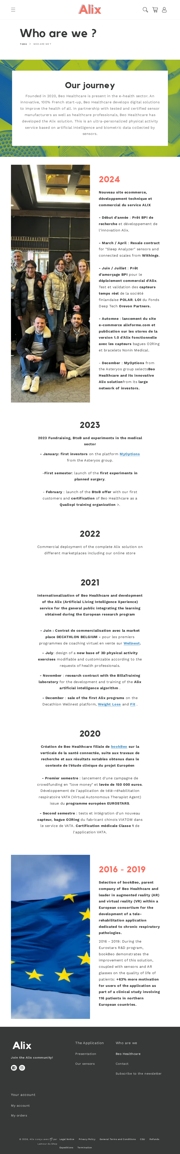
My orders (19, 1115)
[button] (13, 9)
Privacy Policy (87, 1139)
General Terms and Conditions (118, 1139)
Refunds (154, 1139)
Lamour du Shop (47, 1144)
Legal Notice (66, 1139)
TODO (23, 44)
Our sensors (85, 1063)
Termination (84, 1147)
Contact (122, 1063)
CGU (142, 1139)
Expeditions (66, 1147)
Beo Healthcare (128, 1054)
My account (20, 1105)
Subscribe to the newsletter (139, 1073)
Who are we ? (42, 44)
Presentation (85, 1054)
